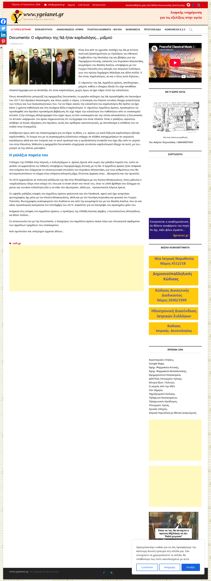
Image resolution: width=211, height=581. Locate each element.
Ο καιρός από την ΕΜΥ (162, 386)
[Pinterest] (3, 41)
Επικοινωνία (98, 4)
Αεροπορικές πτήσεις (161, 359)
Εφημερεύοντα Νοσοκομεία (164, 374)
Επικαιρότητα (43, 29)
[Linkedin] (3, 34)
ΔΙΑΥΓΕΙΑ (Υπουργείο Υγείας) (165, 378)
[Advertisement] (76, 268)
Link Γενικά (83, 4)
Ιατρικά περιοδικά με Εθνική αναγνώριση (172, 412)
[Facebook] (3, 21)
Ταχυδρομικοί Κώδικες (162, 393)
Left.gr (17, 243)
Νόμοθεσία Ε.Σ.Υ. (175, 29)
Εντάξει (191, 567)
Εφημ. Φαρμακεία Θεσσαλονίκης (167, 371)
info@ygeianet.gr (56, 4)
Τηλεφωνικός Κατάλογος (163, 401)
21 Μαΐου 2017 (16, 43)
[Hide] (1, 47)
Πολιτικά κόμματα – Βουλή (104, 29)
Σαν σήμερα (155, 390)
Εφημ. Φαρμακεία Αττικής (163, 367)
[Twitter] (3, 28)
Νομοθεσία (133, 29)
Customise (147, 567)
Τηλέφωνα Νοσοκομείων (163, 397)
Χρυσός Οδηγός (158, 409)
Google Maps (156, 363)
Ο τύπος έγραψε (21, 29)
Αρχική (71, 4)
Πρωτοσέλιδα (152, 29)
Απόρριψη (169, 567)
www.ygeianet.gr (43, 14)
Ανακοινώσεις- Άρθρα (70, 29)
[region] (168, 557)
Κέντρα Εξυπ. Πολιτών (161, 382)
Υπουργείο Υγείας (159, 405)
